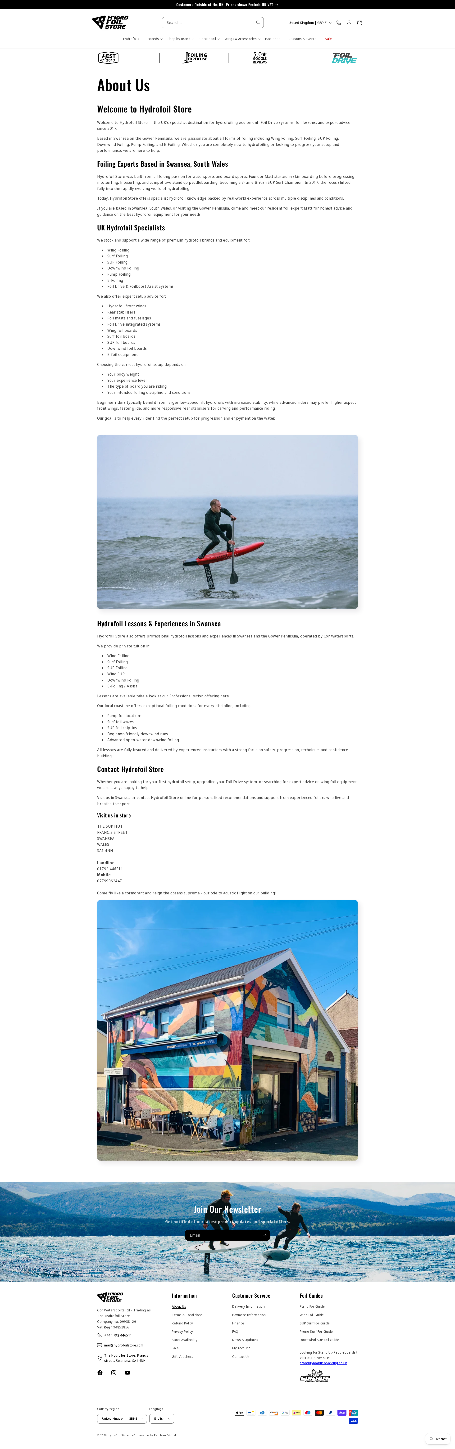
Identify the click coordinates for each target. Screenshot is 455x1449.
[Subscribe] (264, 1235)
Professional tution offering (194, 696)
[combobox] (213, 22)
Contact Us (241, 1356)
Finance (238, 1323)
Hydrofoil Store (118, 1435)
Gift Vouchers (182, 1356)
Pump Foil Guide (312, 1306)
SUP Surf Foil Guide (315, 1323)
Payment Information (249, 1315)
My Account (241, 1348)
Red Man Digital (165, 1435)
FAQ (235, 1331)
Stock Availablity (185, 1339)
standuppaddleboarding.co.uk (323, 1363)
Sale (175, 1348)
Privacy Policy (182, 1331)
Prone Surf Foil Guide (316, 1331)
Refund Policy (182, 1323)
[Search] (258, 22)
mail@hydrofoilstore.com (123, 1345)
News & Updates (245, 1339)
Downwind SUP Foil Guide (319, 1339)
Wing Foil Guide (312, 1315)
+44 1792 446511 (118, 1335)
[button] (132, 39)
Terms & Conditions (187, 1315)
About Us (179, 1306)
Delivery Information (248, 1306)
